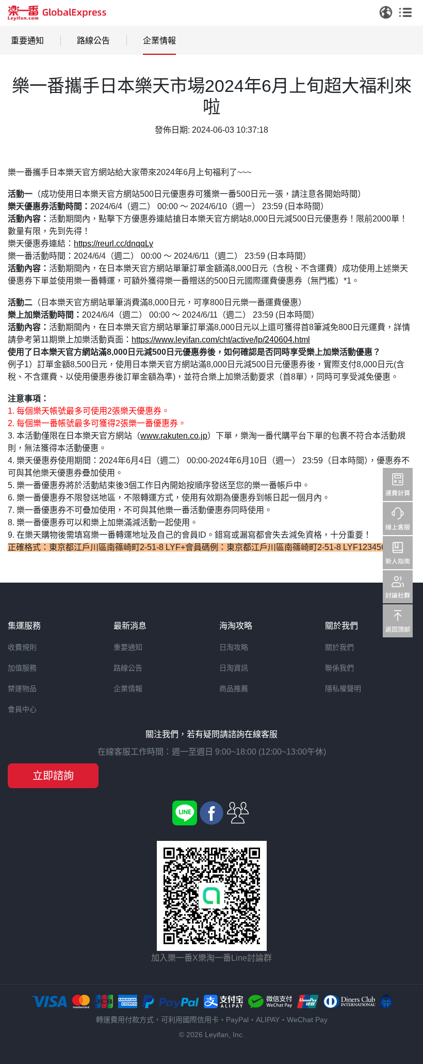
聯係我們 (339, 668)
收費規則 (22, 647)
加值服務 (22, 668)
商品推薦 (233, 688)
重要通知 (27, 40)
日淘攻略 (233, 647)
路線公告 (93, 40)
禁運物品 (22, 688)
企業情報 (159, 40)
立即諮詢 (53, 775)
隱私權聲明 (343, 688)
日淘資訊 (233, 668)
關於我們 (339, 647)
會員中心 (22, 709)
